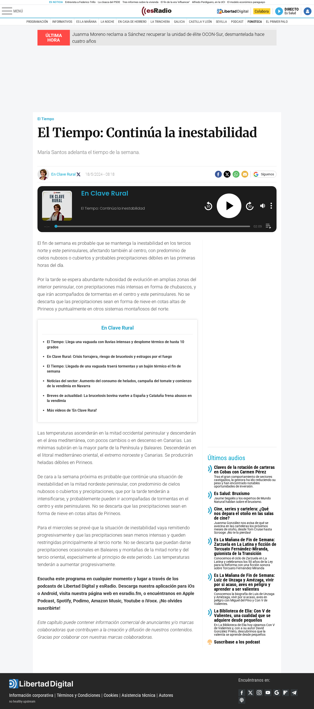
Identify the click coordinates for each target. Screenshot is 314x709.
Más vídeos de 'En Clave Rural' (72, 410)
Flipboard (285, 692)
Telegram (294, 692)
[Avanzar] (250, 206)
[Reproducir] (229, 206)
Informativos (62, 21)
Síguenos (267, 174)
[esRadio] (156, 11)
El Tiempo (45, 119)
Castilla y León (200, 21)
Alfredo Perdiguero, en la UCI (208, 2)
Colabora (262, 11)
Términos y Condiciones (78, 695)
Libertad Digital (123, 683)
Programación (37, 21)
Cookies (111, 695)
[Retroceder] (208, 206)
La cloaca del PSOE (109, 2)
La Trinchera (160, 21)
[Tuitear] (227, 174)
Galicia (179, 21)
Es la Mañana (86, 21)
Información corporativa (31, 695)
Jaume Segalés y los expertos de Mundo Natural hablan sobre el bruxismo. (242, 497)
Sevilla (221, 21)
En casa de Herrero (132, 21)
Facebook (241, 692)
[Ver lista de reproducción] (268, 226)
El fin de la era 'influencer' (175, 2)
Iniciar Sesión (307, 11)
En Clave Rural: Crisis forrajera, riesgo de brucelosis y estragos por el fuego (109, 356)
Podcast (237, 21)
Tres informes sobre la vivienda (140, 2)
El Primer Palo (277, 21)
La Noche (107, 21)
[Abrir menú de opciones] (271, 206)
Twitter (250, 692)
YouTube (268, 692)
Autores (166, 695)
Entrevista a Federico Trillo (80, 2)
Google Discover (276, 692)
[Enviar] (236, 174)
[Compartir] (218, 174)
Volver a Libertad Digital (232, 11)
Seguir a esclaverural (78, 174)
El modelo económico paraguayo (246, 2)
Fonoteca (255, 21)
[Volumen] (262, 205)
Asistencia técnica (138, 695)
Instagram (259, 692)
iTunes (241, 700)
